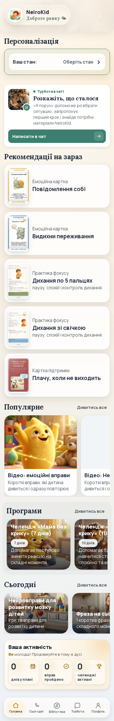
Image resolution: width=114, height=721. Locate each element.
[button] (57, 62)
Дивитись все (92, 407)
